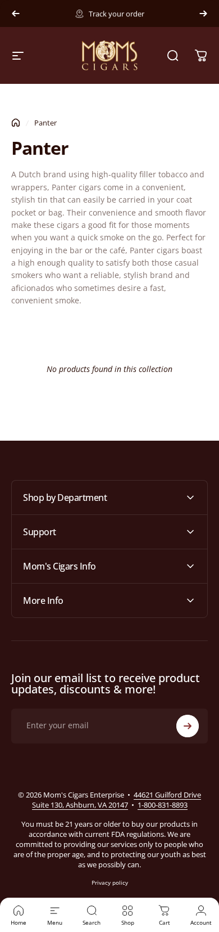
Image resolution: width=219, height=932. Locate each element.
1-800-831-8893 (163, 805)
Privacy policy (110, 882)
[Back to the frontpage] (15, 122)
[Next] (203, 13)
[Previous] (15, 13)
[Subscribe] (187, 726)
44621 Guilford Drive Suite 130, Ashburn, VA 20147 (117, 800)
